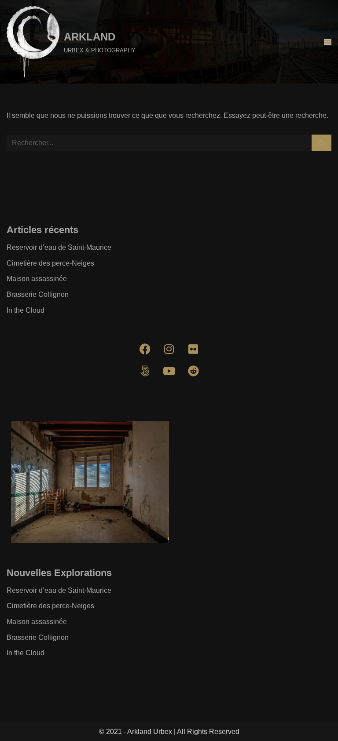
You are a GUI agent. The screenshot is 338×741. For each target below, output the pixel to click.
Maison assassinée (37, 278)
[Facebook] (145, 349)
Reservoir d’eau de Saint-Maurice (59, 247)
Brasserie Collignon (38, 294)
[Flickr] (193, 349)
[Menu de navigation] (327, 42)
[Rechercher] (321, 143)
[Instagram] (169, 349)
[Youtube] (169, 371)
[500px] (145, 371)
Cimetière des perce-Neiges (50, 263)
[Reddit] (193, 371)
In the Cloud (25, 310)
